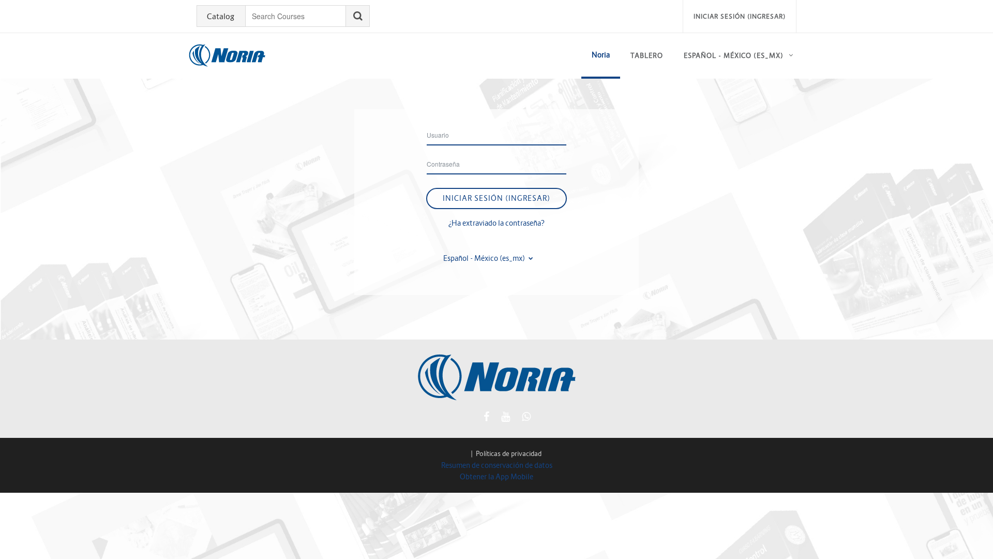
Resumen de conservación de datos (496, 465)
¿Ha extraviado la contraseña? (496, 223)
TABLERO (646, 55)
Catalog (220, 16)
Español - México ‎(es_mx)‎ (734, 55)
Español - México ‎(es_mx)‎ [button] (484, 258)
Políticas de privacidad (508, 453)
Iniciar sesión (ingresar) (740, 16)
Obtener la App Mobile (496, 476)
